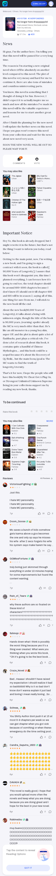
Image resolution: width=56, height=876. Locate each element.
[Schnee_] (5, 708)
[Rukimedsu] (5, 820)
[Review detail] (49, 588)
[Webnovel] (5, 3)
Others (15, 11)
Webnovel (7, 11)
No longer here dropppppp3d (32, 11)
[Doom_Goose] (5, 522)
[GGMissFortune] (5, 559)
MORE (49, 421)
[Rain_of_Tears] (5, 596)
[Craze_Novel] (5, 671)
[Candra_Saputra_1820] (5, 746)
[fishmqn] (5, 634)
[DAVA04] (5, 783)
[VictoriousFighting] (5, 485)
